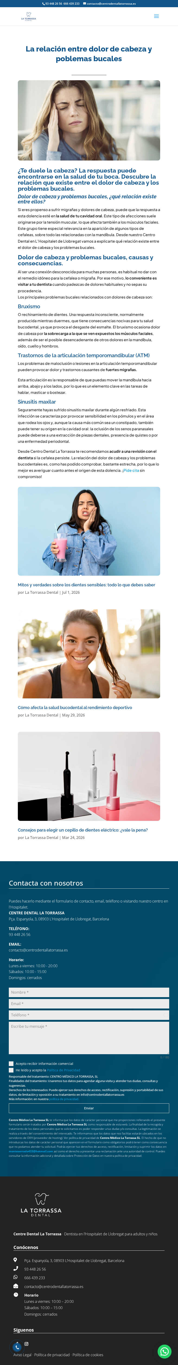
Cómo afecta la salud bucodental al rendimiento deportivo (75, 707)
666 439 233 (71, 4)
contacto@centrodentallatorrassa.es (38, 950)
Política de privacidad (52, 1354)
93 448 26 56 (54, 4)
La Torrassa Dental (41, 592)
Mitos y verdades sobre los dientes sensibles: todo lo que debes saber (86, 584)
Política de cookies (88, 1354)
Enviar (89, 1108)
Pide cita (131, 470)
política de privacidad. (64, 1099)
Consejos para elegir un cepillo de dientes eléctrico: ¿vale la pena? (83, 830)
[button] (165, 1352)
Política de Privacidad (63, 1070)
